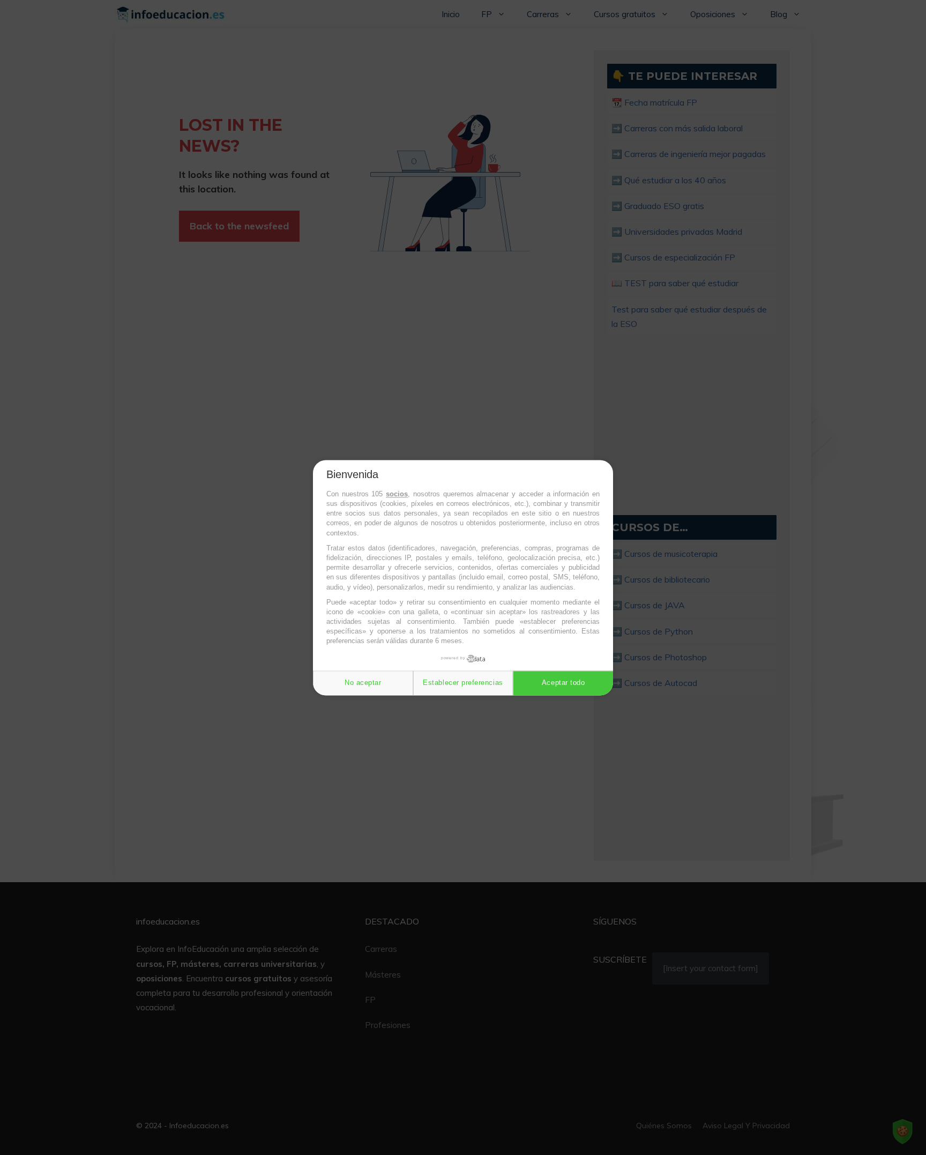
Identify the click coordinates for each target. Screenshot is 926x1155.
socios (397, 494)
